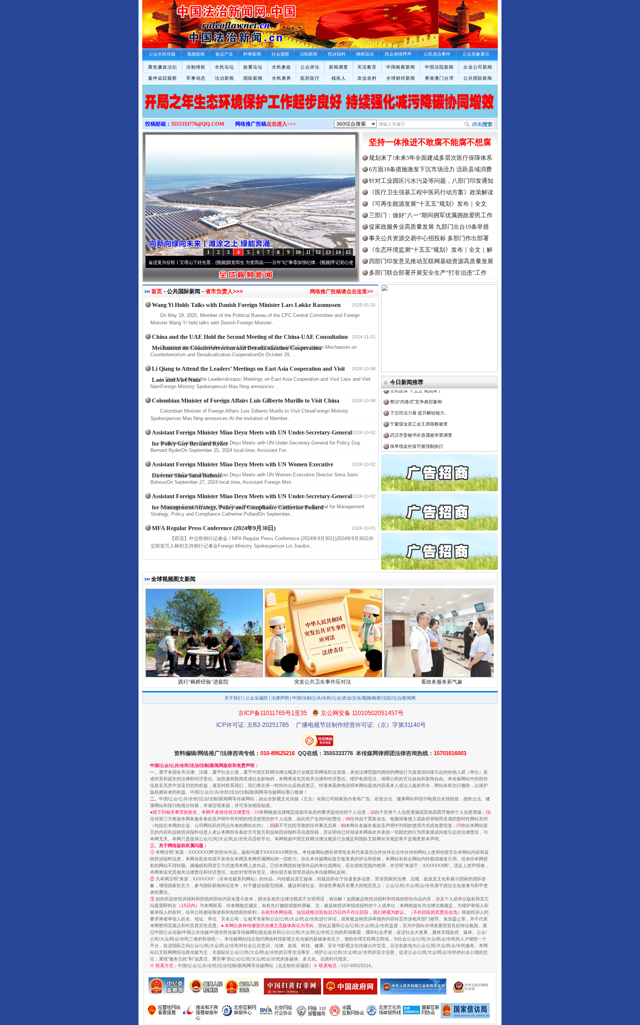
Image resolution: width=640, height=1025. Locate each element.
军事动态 (196, 78)
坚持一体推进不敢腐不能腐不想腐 (430, 142)
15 (348, 252)
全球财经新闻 (400, 78)
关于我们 (233, 698)
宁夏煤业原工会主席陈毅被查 (419, 401)
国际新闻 (253, 78)
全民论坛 (224, 67)
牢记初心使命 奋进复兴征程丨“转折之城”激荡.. (341, 262)
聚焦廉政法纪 (162, 67)
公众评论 (310, 67)
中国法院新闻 (439, 67)
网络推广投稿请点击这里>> (341, 291)
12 (318, 252)
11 (308, 252)
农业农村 (367, 78)
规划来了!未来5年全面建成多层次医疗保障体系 (430, 158)
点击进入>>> (281, 124)
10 (298, 252)
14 (338, 252)
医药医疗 (310, 78)
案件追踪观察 (162, 78)
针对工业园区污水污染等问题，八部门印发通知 (431, 181)
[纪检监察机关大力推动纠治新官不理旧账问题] (320, 109)
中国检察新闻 (400, 67)
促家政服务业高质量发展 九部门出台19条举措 (429, 227)
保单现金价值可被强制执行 (416, 423)
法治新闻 (224, 78)
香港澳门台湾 (439, 78)
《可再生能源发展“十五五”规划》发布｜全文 (428, 204)
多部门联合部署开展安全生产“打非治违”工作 (428, 273)
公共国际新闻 (477, 78)
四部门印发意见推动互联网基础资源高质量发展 (431, 261)
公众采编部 (257, 698)
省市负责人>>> (224, 291)
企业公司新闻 (477, 67)
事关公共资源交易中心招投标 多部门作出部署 (429, 238)
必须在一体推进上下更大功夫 (419, 434)
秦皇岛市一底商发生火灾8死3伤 (421, 445)
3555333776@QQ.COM (197, 124)
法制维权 (196, 67)
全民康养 (281, 78)
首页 (156, 291)
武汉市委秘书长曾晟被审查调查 (421, 412)
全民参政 (281, 67)
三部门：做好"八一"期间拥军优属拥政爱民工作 (431, 215)
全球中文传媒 (203, 21)
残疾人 (338, 78)
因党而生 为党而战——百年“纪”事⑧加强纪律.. (236, 262)
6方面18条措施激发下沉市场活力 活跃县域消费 (430, 169)
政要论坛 (253, 67)
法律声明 (280, 698)
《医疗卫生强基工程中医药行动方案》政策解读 (431, 192)
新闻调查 (338, 67)
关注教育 (367, 67)
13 (328, 252)
